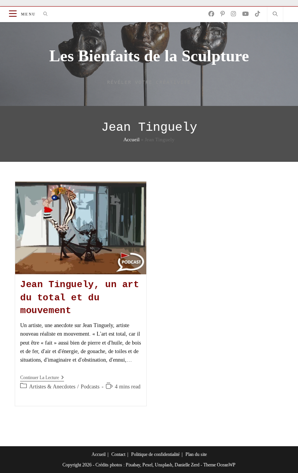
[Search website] (275, 14)
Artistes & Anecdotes (52, 387)
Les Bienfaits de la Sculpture (149, 56)
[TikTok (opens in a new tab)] (257, 14)
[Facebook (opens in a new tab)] (211, 14)
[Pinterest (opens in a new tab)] (222, 14)
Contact (118, 454)
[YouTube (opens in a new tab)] (245, 14)
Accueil (131, 139)
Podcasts (90, 387)
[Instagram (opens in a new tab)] (233, 14)
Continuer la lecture (42, 378)
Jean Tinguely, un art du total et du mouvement (79, 297)
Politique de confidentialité (155, 454)
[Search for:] (43, 14)
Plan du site (196, 454)
